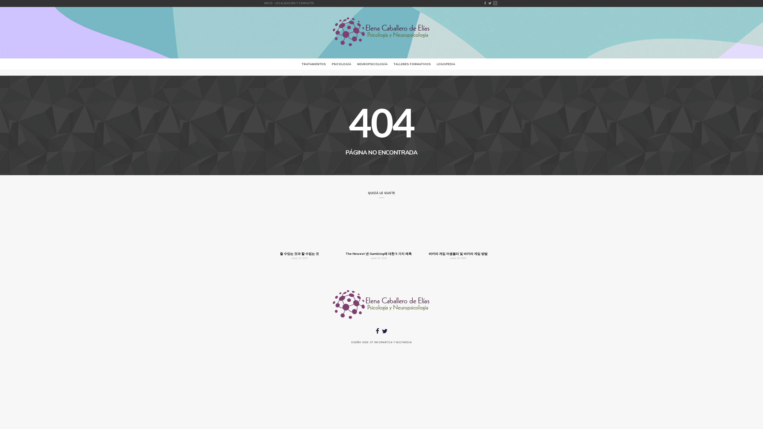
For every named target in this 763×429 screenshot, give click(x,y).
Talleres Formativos (412, 64)
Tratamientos (314, 64)
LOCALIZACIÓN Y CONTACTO (294, 3)
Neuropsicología (372, 64)
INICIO (268, 3)
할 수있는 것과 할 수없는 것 (299, 254)
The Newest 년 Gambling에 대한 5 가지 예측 (379, 254)
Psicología (341, 64)
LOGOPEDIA (446, 64)
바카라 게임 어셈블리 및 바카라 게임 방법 (458, 254)
